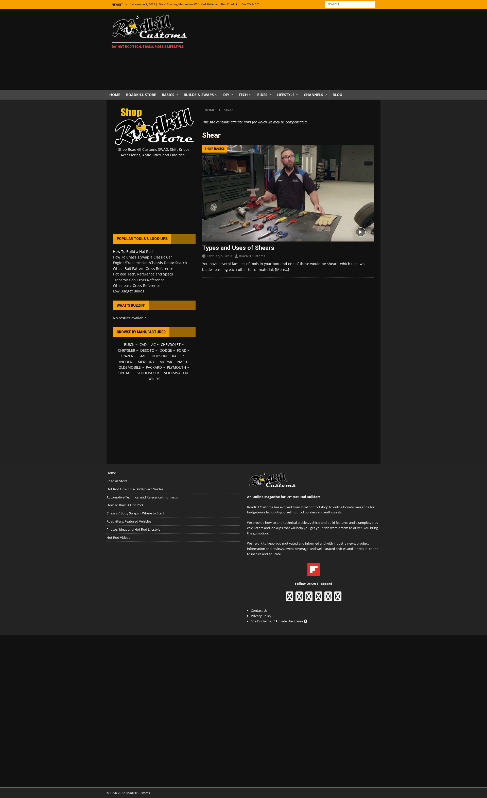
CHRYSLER (126, 350)
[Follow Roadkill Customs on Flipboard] (313, 573)
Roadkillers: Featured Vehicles (129, 521)
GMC (142, 356)
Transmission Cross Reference (138, 279)
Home (114, 94)
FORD (181, 350)
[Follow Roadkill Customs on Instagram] (299, 599)
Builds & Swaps (199, 94)
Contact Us (259, 610)
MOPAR (166, 361)
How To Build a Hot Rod (133, 251)
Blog (337, 94)
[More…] (282, 269)
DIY (226, 94)
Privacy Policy (261, 616)
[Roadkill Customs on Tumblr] (318, 599)
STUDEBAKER (148, 372)
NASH (182, 361)
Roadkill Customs (252, 256)
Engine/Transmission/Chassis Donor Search (150, 262)
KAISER (178, 356)
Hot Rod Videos (118, 537)
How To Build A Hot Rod (125, 505)
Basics (168, 94)
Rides (262, 94)
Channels (313, 94)
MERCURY (146, 361)
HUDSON (159, 356)
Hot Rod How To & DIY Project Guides (135, 489)
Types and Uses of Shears (238, 247)
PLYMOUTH (176, 367)
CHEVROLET (171, 344)
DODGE (166, 350)
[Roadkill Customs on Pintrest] (308, 599)
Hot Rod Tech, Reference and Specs (143, 274)
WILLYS (154, 378)
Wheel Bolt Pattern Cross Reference (143, 268)
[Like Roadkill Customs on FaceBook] (289, 599)
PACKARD (154, 367)
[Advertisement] (287, 49)
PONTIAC (124, 372)
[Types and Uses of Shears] (288, 193)
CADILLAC (148, 344)
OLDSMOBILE (129, 367)
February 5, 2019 (219, 256)
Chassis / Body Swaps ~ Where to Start (135, 513)
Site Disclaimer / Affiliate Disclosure (277, 621)
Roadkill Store (141, 94)
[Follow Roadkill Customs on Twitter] (328, 599)
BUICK (129, 344)
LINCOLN (125, 361)
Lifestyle (285, 94)
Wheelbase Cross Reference (136, 285)
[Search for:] (350, 4)
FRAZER (127, 356)
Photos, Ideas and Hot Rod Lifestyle (133, 529)
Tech (243, 94)
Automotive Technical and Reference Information (144, 497)
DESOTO (147, 350)
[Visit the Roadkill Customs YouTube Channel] (337, 599)
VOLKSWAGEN (176, 372)
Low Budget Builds (128, 291)
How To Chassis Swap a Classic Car (142, 257)
